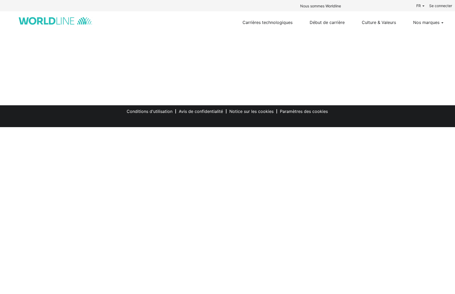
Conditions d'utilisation (149, 111)
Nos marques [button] (427, 22)
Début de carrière (327, 22)
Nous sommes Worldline (320, 6)
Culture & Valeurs (379, 22)
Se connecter (440, 5)
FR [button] (419, 5)
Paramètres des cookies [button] (304, 111)
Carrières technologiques (268, 22)
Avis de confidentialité (201, 111)
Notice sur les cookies (251, 111)
